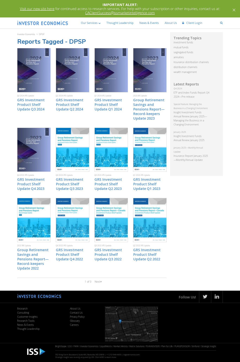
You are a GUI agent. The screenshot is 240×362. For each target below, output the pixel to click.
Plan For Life (167, 346)
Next (98, 281)
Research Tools (25, 320)
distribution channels (185, 67)
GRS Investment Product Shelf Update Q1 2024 (108, 105)
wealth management (185, 72)
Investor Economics (89, 346)
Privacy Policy (77, 316)
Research (22, 308)
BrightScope (60, 346)
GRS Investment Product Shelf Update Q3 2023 (69, 184)
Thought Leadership (120, 23)
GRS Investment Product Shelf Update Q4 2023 (31, 184)
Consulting (23, 312)
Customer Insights (27, 316)
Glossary (75, 320)
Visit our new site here (37, 8)
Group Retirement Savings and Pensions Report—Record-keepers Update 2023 (149, 109)
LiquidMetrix (106, 346)
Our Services (89, 23)
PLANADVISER (153, 346)
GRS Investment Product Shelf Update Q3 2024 (31, 105)
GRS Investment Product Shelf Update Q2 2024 (69, 105)
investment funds (183, 42)
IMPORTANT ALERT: (120, 4)
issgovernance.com (131, 354)
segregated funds (183, 52)
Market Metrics (120, 346)
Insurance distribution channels (191, 62)
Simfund (195, 346)
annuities (179, 57)
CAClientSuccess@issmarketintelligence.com (120, 12)
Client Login (194, 23)
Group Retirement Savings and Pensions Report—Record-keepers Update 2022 (33, 259)
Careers (74, 324)
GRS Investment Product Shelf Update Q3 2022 (108, 254)
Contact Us (76, 312)
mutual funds (181, 47)
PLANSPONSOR (182, 346)
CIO (70, 346)
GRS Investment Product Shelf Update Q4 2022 (69, 254)
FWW (76, 346)
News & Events (149, 23)
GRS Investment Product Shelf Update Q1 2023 (147, 184)
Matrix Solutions (136, 346)
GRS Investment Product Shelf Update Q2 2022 (147, 254)
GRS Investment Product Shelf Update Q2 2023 (108, 184)
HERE (101, 357)
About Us (171, 23)
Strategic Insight (208, 346)
